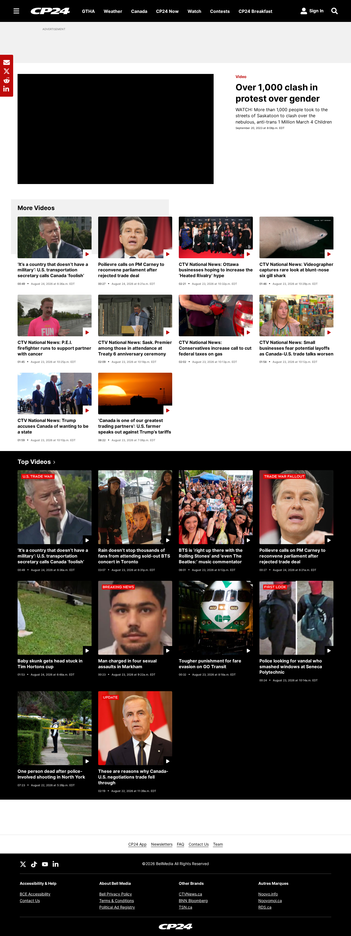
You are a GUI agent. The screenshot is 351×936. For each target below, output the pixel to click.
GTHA (88, 11)
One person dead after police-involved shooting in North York (51, 774)
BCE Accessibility (35, 894)
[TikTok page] (34, 863)
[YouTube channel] (45, 863)
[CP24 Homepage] (50, 10)
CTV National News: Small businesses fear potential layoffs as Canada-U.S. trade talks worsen (296, 348)
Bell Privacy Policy (115, 894)
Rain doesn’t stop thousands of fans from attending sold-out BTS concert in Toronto (134, 555)
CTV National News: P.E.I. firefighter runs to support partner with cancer (54, 348)
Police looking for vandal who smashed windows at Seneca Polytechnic (290, 666)
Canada (139, 11)
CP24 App (137, 844)
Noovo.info (268, 894)
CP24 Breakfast (255, 11)
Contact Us (199, 844)
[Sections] (16, 10)
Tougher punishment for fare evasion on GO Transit (210, 663)
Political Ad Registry (117, 907)
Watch (194, 11)
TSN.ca (185, 907)
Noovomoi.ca (270, 900)
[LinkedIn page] (56, 863)
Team (218, 844)
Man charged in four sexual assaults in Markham (127, 663)
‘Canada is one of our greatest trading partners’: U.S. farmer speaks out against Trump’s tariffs (134, 426)
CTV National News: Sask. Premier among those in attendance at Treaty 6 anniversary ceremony (135, 348)
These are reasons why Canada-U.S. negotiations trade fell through (133, 776)
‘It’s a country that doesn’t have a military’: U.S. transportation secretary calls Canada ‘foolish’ (53, 270)
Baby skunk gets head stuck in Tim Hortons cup (50, 663)
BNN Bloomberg (193, 900)
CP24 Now (167, 11)
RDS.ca (264, 907)
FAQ (180, 844)
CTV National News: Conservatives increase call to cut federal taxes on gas (215, 348)
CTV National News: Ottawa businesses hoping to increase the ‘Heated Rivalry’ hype (216, 270)
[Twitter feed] (23, 863)
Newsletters (161, 844)
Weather (113, 11)
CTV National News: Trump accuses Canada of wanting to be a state (53, 426)
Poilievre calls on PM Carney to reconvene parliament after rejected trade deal (131, 270)
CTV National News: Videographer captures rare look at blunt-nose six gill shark (296, 270)
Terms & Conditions (116, 900)
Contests (220, 11)
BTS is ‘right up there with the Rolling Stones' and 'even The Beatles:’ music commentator (211, 555)
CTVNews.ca (190, 894)
